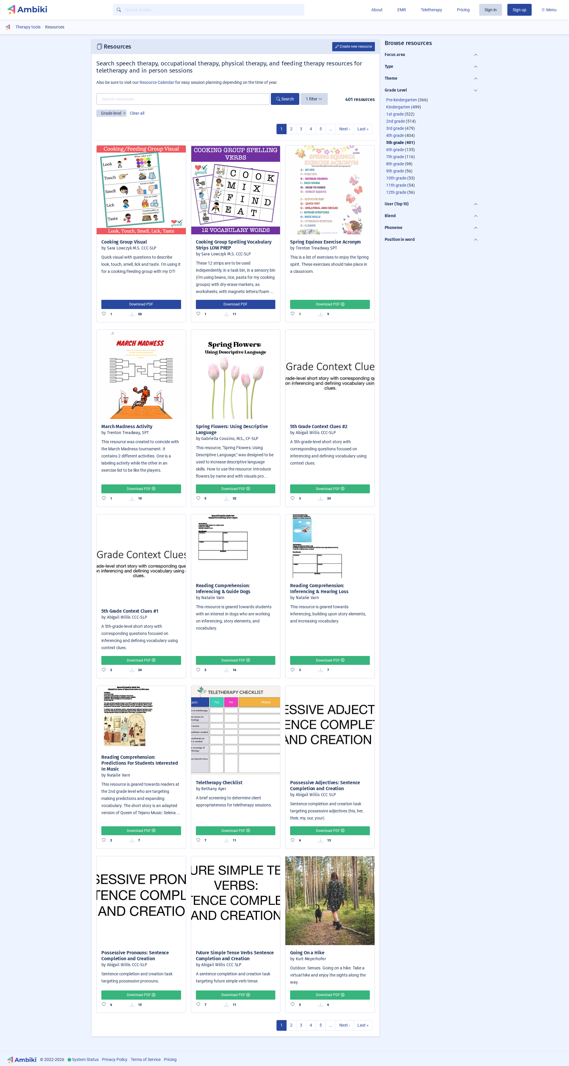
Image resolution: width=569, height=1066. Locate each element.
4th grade (395, 135)
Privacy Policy (114, 1059)
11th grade (396, 185)
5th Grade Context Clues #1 (129, 611)
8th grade (395, 163)
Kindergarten (398, 107)
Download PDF (141, 304)
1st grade (395, 114)
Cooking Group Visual (124, 242)
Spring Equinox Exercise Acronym (325, 242)
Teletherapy (431, 9)
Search (287, 99)
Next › (344, 129)
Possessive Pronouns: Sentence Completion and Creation (135, 955)
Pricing (463, 9)
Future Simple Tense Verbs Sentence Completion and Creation (235, 955)
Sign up (519, 9)
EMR (401, 9)
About (377, 9)
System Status (85, 1059)
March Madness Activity (126, 426)
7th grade (395, 156)
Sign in (491, 9)
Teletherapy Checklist (219, 782)
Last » (363, 129)
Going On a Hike (307, 952)
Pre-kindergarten (401, 99)
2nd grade (395, 121)
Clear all (137, 113)
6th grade (395, 149)
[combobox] (208, 10)
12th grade (396, 192)
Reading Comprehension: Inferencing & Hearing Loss (319, 588)
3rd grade (395, 128)
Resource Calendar (157, 82)
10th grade (396, 178)
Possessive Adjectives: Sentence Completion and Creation (325, 785)
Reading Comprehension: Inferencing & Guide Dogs (223, 588)
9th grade (395, 171)
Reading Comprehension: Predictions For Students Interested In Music (139, 763)
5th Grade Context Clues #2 (318, 426)
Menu (551, 9)
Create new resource (355, 46)
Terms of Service (146, 1059)
